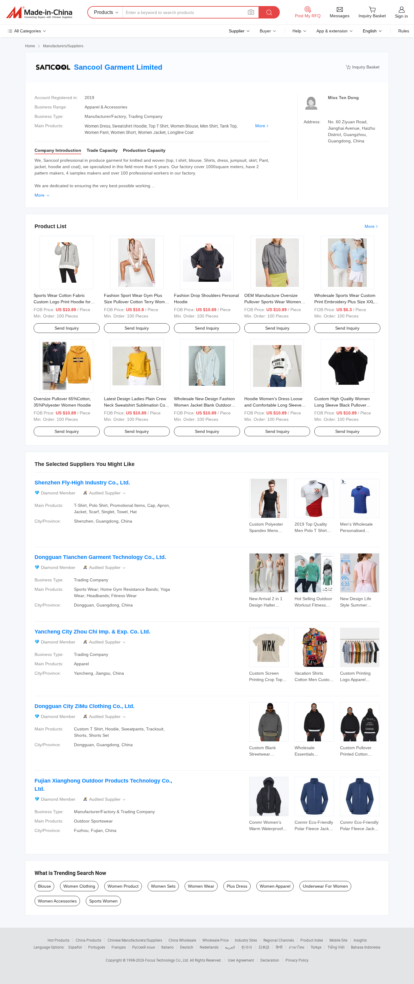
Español (75, 947)
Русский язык (143, 947)
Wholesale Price (215, 940)
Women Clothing (79, 886)
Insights (360, 940)
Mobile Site (338, 940)
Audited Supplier (108, 493)
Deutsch (186, 947)
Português (96, 947)
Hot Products (58, 940)
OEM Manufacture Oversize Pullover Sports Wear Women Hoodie (272, 302)
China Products (88, 940)
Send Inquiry (67, 328)
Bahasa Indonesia (365, 947)
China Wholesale (182, 940)
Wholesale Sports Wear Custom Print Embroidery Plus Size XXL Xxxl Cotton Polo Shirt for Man (345, 302)
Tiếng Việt (336, 947)
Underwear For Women (325, 886)
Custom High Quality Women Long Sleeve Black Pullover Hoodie (342, 405)
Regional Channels (278, 940)
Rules (403, 30)
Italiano (167, 947)
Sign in (401, 16)
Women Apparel (275, 886)
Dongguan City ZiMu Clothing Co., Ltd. (85, 706)
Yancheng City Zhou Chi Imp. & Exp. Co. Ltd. (92, 632)
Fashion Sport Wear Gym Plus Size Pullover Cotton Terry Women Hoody (137, 302)
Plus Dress (237, 886)
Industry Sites (246, 940)
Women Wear (201, 886)
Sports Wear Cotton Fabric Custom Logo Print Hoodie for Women (62, 302)
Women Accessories (57, 901)
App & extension (332, 30)
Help (296, 30)
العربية (230, 947)
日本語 (264, 947)
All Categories (27, 30)
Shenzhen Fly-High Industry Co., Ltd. (82, 483)
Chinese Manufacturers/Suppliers (135, 940)
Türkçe (316, 947)
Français (119, 947)
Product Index (311, 940)
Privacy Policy (297, 960)
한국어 (246, 947)
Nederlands (209, 947)
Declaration (269, 960)
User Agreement (241, 960)
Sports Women (103, 901)
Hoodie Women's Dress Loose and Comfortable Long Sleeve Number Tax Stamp (273, 405)
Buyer (265, 30)
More (260, 125)
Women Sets (163, 886)
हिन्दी (279, 947)
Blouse (44, 886)
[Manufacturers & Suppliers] (39, 12)
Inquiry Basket (362, 67)
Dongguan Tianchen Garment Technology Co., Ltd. (100, 557)
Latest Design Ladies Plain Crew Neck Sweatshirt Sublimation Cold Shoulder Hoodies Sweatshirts (136, 405)
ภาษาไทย (296, 947)
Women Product (123, 886)
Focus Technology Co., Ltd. (167, 960)
